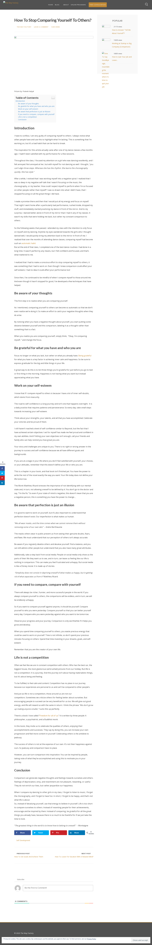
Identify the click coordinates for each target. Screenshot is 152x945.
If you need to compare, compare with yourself (36, 114)
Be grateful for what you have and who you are (36, 106)
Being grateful (84, 355)
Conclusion (22, 119)
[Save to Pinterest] (2, 478)
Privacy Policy (91, 939)
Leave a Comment (41, 27)
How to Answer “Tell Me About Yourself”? (121, 31)
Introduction (20, 101)
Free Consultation (98, 5)
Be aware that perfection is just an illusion (34, 111)
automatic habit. (29, 243)
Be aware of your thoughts (28, 103)
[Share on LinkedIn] (2, 482)
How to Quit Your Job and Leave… (122, 58)
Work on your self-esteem (28, 109)
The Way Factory (24, 27)
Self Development (23, 840)
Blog (57, 5)
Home (50, 5)
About (66, 5)
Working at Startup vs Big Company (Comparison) (121, 45)
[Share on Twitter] (2, 473)
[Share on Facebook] (2, 468)
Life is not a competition (27, 117)
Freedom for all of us (49, 715)
